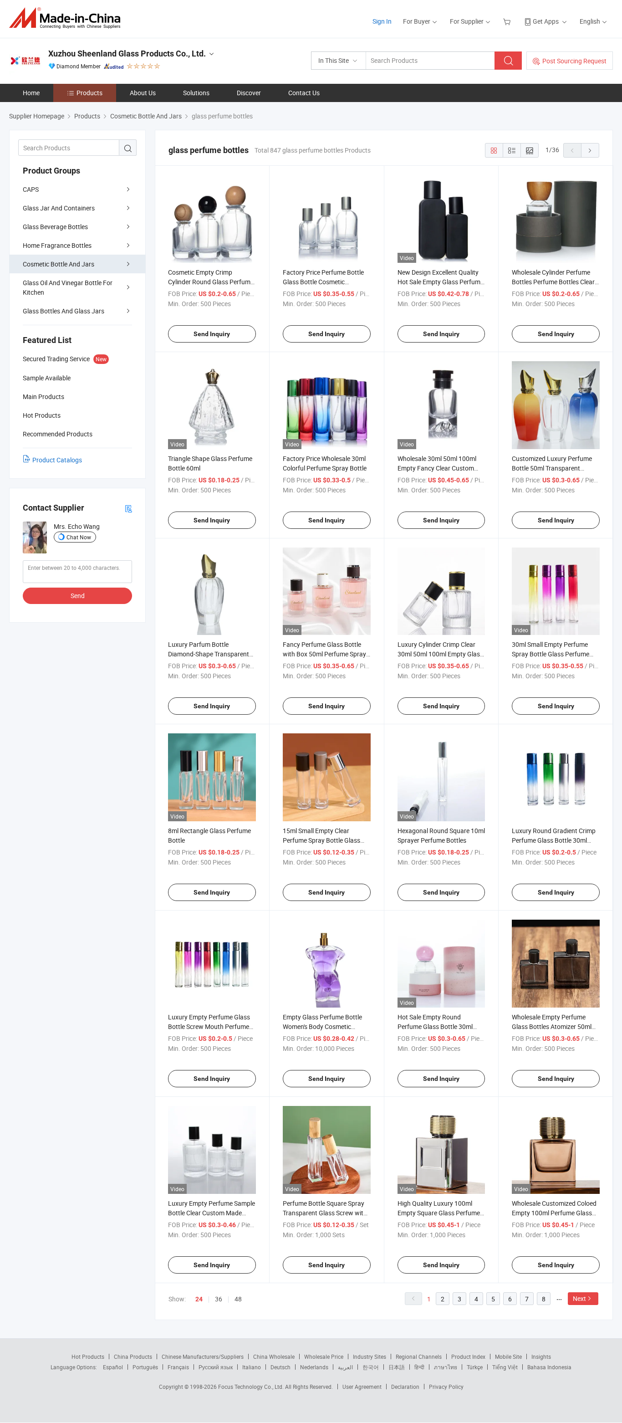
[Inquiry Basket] (508, 21)
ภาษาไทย (445, 1367)
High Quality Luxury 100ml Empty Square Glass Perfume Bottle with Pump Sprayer (439, 1213)
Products (89, 92)
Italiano (251, 1367)
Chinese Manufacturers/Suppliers (203, 1356)
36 (218, 1299)
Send (78, 595)
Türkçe (475, 1367)
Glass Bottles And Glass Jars (63, 311)
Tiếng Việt (505, 1367)
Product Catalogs (57, 460)
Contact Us (304, 92)
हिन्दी (419, 1367)
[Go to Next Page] (590, 150)
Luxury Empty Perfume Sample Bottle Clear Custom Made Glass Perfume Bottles (211, 1213)
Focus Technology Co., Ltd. (251, 1386)
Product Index (468, 1356)
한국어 (370, 1367)
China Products (133, 1356)
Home (31, 92)
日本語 (396, 1367)
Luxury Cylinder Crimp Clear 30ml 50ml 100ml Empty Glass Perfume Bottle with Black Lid (440, 654)
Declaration (405, 1386)
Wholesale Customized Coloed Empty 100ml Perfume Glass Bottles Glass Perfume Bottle (554, 1213)
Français (178, 1367)
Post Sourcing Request (574, 60)
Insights (541, 1356)
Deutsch (280, 1367)
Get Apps (545, 21)
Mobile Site (508, 1356)
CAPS (31, 189)
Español (113, 1367)
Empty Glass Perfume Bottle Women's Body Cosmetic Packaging (322, 1026)
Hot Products (87, 1356)
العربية (345, 1367)
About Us (143, 92)
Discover (249, 92)
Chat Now (78, 537)
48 (238, 1299)
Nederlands (314, 1367)
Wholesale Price (323, 1356)
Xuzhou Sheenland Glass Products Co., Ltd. (127, 53)
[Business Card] (128, 508)
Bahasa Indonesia (549, 1367)
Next (579, 1298)
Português (145, 1367)
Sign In (382, 21)
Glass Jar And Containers (59, 208)
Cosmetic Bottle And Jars (58, 264)
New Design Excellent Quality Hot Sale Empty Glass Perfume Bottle (441, 282)
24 (199, 1299)
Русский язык (216, 1367)
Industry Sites (369, 1356)
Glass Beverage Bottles (55, 226)
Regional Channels (419, 1356)
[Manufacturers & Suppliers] (67, 18)
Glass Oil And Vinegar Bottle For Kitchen (67, 287)
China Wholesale (274, 1356)
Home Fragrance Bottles (57, 245)
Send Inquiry (212, 334)
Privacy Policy (446, 1386)
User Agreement (362, 1386)
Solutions (196, 92)
